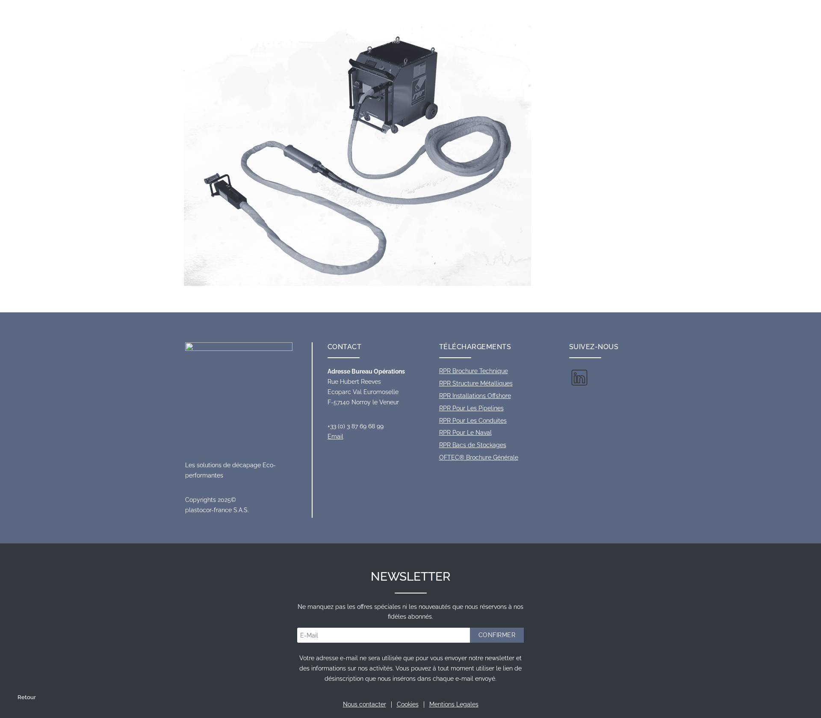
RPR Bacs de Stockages (472, 445)
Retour (27, 697)
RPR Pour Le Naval (465, 432)
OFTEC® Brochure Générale (478, 457)
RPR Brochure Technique (473, 371)
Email (335, 436)
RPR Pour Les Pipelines (471, 408)
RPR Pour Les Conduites (473, 420)
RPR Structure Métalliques (476, 383)
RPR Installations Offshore (475, 395)
